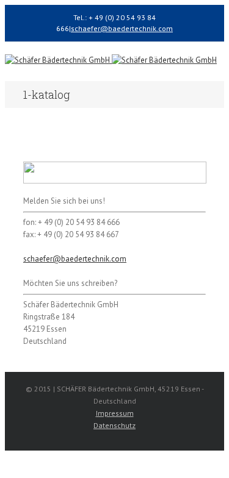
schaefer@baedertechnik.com (122, 28)
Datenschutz (114, 425)
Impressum (115, 413)
